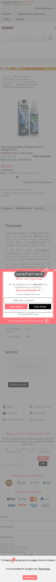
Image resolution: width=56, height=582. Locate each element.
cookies (33, 560)
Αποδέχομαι (30, 577)
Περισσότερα (44, 569)
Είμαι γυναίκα (16, 306)
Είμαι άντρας (40, 306)
